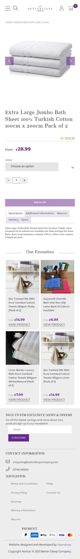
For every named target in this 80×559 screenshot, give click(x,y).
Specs (25, 220)
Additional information (40, 213)
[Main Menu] (7, 8)
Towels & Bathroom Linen (27, 22)
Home (9, 22)
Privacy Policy (19, 493)
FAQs (50, 484)
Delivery (13, 220)
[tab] (15, 214)
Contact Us (53, 493)
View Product (19, 325)
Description (16, 213)
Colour (8, 160)
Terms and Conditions (24, 484)
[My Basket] (71, 9)
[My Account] (61, 8)
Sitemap (16, 502)
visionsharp (64, 545)
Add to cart (40, 202)
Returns (62, 213)
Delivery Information (23, 511)
